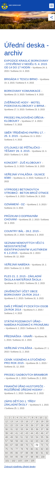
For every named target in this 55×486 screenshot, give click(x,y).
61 (27, 441)
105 (32, 461)
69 (21, 445)
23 (16, 425)
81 (37, 449)
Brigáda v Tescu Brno (21, 79)
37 (42, 429)
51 (21, 437)
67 (11, 445)
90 (37, 453)
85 (11, 453)
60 (21, 441)
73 (41, 445)
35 (32, 429)
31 (11, 429)
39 (6, 433)
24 (21, 425)
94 (11, 457)
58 (11, 441)
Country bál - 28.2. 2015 (21, 231)
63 (37, 441)
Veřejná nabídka (16, 264)
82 (42, 449)
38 (47, 429)
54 (37, 437)
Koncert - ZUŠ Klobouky (22, 162)
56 (47, 437)
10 (40, 417)
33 (21, 429)
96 (21, 457)
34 (27, 429)
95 (16, 457)
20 (47, 421)
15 (21, 421)
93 (6, 457)
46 (42, 433)
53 (32, 437)
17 (32, 421)
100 (43, 457)
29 (47, 425)
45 (37, 433)
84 (6, 453)
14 (16, 421)
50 (16, 437)
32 (16, 429)
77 (16, 449)
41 (16, 433)
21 (6, 425)
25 (27, 425)
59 (16, 441)
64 (42, 441)
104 (26, 461)
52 (27, 437)
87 (21, 453)
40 (11, 433)
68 (16, 445)
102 (13, 461)
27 (37, 425)
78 (21, 449)
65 (47, 441)
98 (32, 457)
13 (11, 421)
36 (37, 429)
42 (21, 433)
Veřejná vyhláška (18, 348)
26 (32, 425)
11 (46, 417)
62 (32, 441)
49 (11, 437)
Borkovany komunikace (22, 90)
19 (42, 421)
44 (32, 433)
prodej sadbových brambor (26, 374)
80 (32, 449)
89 (32, 453)
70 (27, 445)
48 (6, 437)
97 (27, 457)
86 (16, 453)
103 (20, 461)
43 (27, 433)
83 (47, 449)
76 (11, 449)
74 (47, 445)
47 (47, 433)
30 (6, 429)
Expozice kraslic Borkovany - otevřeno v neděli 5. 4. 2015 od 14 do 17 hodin (26, 64)
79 (27, 449)
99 (37, 457)
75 (6, 449)
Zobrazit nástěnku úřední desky (20, 466)
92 (47, 453)
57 (6, 441)
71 (32, 445)
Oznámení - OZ (14, 204)
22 (11, 425)
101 (7, 461)
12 (6, 421)
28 (42, 425)
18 (37, 421)
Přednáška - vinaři (18, 336)
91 (42, 453)
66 (6, 445)
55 (42, 437)
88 (27, 453)
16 (27, 421)
